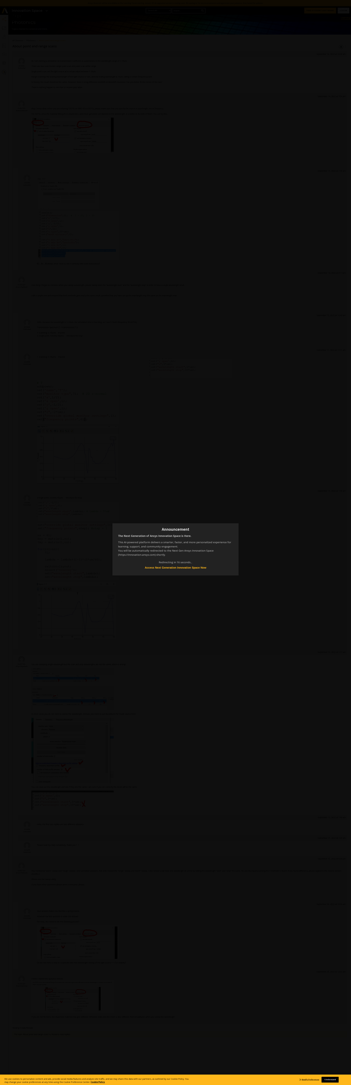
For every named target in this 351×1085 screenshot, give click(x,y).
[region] (175, 1080)
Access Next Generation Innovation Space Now (175, 567)
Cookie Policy (98, 1082)
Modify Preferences (310, 1079)
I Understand (330, 1079)
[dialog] (175, 542)
